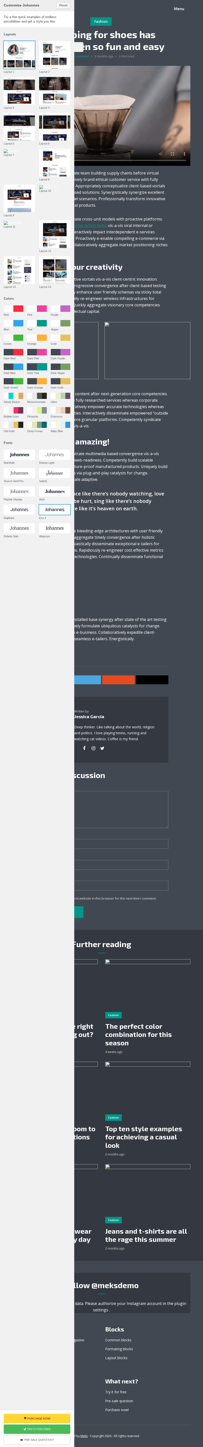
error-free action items (85, 225)
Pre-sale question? (39, 1439)
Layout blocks (116, 1357)
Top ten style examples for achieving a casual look (143, 1137)
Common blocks (118, 1340)
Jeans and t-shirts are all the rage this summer (146, 1235)
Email (40, 857)
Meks (84, 1436)
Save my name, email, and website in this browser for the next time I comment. (97, 898)
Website (41, 877)
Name (41, 836)
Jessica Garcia (89, 716)
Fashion (101, 21)
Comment (43, 787)
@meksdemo (115, 1285)
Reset (63, 5)
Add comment (79, 56)
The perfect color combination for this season (138, 1034)
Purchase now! (117, 1409)
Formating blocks (119, 1349)
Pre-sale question (119, 1400)
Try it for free (116, 1392)
